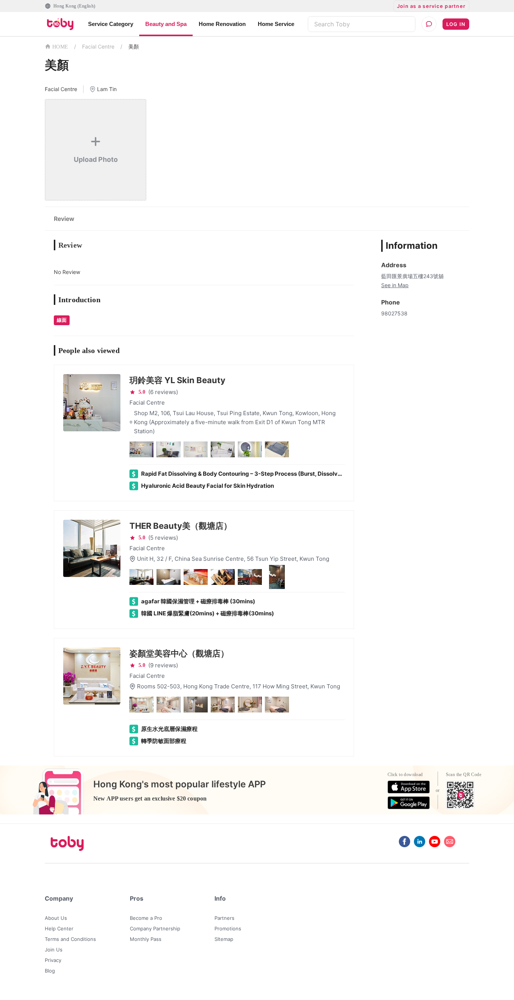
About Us (56, 918)
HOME (60, 47)
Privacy (53, 960)
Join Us (53, 950)
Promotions (227, 928)
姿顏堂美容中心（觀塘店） (179, 653)
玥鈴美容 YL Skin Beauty (177, 380)
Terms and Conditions (70, 939)
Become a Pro (146, 918)
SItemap (223, 939)
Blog (50, 971)
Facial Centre (98, 46)
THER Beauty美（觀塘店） (180, 526)
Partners (224, 918)
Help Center (59, 928)
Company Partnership (155, 928)
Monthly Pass (145, 939)
